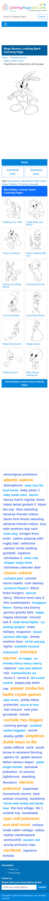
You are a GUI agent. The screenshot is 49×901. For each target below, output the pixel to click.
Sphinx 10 (11, 757)
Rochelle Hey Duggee (23, 720)
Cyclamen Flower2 (16, 588)
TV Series (23, 184)
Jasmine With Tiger (16, 636)
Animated (33, 184)
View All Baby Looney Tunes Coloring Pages (24, 383)
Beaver (34, 495)
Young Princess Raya (19, 844)
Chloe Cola (31, 558)
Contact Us (13, 869)
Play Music (11, 700)
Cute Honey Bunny (35, 315)
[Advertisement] (24, 36)
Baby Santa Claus (15, 495)
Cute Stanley (34, 583)
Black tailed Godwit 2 (20, 504)
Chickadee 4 (13, 558)
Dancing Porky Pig (35, 284)
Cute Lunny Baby (11, 315)
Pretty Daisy (30, 700)
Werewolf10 (12, 840)
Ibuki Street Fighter (26, 622)
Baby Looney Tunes (14, 61)
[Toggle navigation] (5, 24)
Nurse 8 (23, 678)
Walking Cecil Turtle (12, 222)
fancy (8, 598)
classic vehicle (18, 573)
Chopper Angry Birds (18, 562)
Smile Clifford (14, 747)
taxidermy (37, 798)
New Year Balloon (30, 668)
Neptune (10, 668)
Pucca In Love (29, 704)
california (28, 543)
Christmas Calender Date (22, 567)
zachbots (12, 850)
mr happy (25, 658)
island (37, 632)
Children (13, 184)
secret (32, 730)
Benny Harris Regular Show (24, 499)
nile (6, 673)
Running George (16, 725)
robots (24, 714)
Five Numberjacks (17, 602)
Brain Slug (11, 533)
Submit (42, 887)
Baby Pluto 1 (30, 490)
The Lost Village (22, 808)
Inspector (23, 632)
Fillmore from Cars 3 (29, 598)
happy (39, 612)
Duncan (31, 593)
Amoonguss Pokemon (20, 474)
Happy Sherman (16, 617)
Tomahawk (30, 813)
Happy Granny (33, 344)
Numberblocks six (23, 673)
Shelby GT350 (13, 736)
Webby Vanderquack (19, 835)
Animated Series (18, 57)
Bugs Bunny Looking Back (20, 181)
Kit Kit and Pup (35, 641)
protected (11, 704)
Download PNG (36, 172)
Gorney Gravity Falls (18, 612)
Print (24, 162)
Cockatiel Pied (13, 578)
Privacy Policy (14, 873)
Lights (8, 646)
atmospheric (13, 485)
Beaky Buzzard (10, 372)
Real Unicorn (13, 709)
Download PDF (13, 172)
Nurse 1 (9, 678)
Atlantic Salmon (18, 480)
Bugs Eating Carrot (12, 344)
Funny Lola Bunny (12, 253)
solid (30, 747)
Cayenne (23, 553)
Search (42, 17)
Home (4, 57)
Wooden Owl (31, 840)
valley (39, 830)
